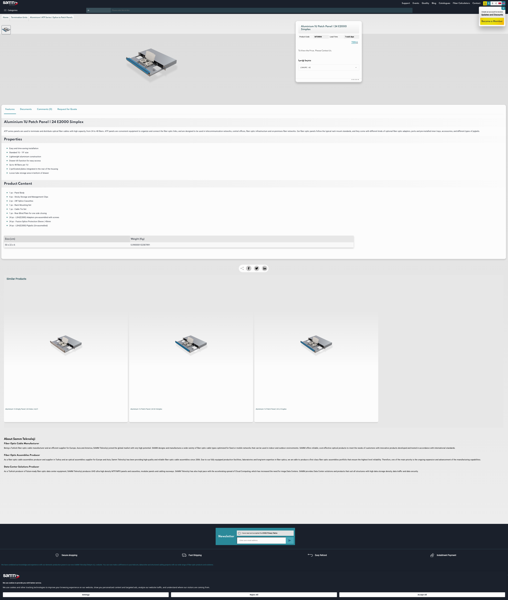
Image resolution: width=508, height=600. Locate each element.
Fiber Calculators (461, 3)
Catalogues (444, 3)
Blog (434, 3)
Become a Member (492, 21)
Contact (476, 3)
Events (416, 3)
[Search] (416, 10)
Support (406, 3)
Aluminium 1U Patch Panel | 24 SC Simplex (146, 409)
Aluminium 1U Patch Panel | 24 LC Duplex (271, 409)
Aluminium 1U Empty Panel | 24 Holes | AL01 (21, 409)
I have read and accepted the (259, 533)
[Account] (485, 3)
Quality (425, 3)
